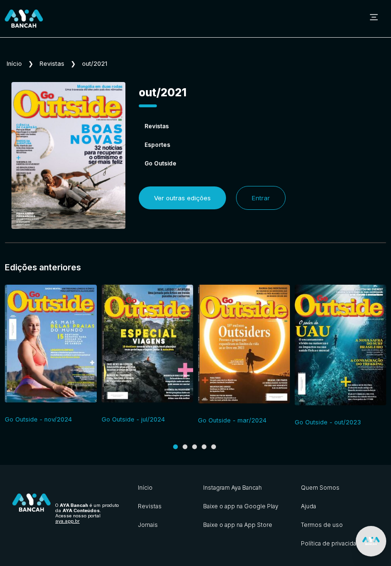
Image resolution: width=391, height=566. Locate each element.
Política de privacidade (332, 543)
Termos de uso (322, 524)
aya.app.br (67, 521)
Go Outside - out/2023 (328, 422)
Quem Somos (320, 487)
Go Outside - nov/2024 (38, 419)
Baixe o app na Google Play (240, 506)
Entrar (261, 198)
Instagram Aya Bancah (232, 487)
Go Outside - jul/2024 (133, 419)
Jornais (148, 524)
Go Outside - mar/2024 (232, 420)
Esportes (157, 144)
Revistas (52, 63)
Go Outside (160, 163)
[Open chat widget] (371, 541)
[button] (175, 447)
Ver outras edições (182, 198)
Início (14, 63)
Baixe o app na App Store (237, 524)
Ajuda (308, 506)
